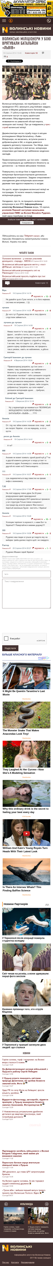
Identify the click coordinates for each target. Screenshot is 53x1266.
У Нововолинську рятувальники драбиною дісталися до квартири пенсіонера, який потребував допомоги (22, 1114)
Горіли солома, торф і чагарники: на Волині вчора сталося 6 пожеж (23, 1061)
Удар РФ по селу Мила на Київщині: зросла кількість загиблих (23, 1091)
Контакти (15, 1262)
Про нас (5, 1262)
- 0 (50, 363)
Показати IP (6, 293)
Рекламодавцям (27, 1262)
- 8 (50, 310)
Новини (26, 1053)
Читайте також (26, 253)
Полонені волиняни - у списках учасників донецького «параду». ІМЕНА (22, 259)
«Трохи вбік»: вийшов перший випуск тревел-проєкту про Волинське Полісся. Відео (24, 1191)
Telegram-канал (31, 235)
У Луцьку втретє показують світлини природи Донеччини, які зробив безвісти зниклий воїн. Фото (38, 1230)
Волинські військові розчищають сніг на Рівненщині (21, 271)
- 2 (50, 421)
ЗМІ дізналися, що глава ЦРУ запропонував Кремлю (23, 1173)
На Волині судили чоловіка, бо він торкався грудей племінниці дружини (23, 1182)
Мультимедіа (26, 1204)
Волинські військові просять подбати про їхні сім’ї (23, 277)
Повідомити (27, 222)
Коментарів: (31, 53)
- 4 (50, 328)
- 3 (50, 296)
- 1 (50, 474)
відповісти (38, 296)
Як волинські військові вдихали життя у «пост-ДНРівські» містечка (24, 265)
